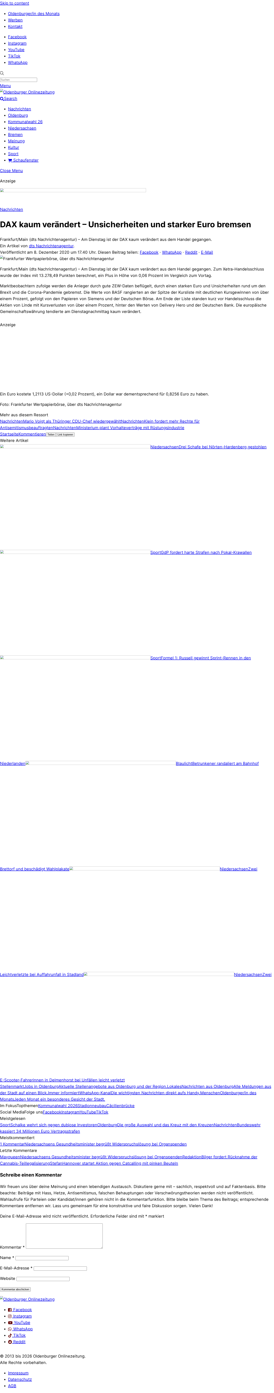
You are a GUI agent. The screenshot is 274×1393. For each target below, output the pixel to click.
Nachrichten (19, 109)
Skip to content (14, 3)
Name (7, 1257)
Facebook (17, 36)
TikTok (14, 56)
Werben (15, 20)
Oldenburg (18, 115)
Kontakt (15, 26)
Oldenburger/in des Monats (34, 13)
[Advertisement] (137, 359)
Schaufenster (25, 160)
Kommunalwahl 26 (25, 121)
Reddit (191, 252)
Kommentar (12, 1247)
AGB (12, 1385)
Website (7, 1278)
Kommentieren (32, 434)
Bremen (15, 134)
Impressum (18, 1373)
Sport (13, 153)
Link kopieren (65, 434)
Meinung (16, 141)
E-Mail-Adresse (16, 1268)
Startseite (9, 434)
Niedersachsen (22, 128)
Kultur (13, 147)
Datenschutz (20, 1379)
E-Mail (207, 252)
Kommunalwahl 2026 (58, 1105)
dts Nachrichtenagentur (51, 245)
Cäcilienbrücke (120, 1105)
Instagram (17, 43)
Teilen (51, 434)
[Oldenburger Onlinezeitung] (27, 1299)
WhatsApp (17, 62)
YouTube (16, 49)
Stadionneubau (92, 1105)
